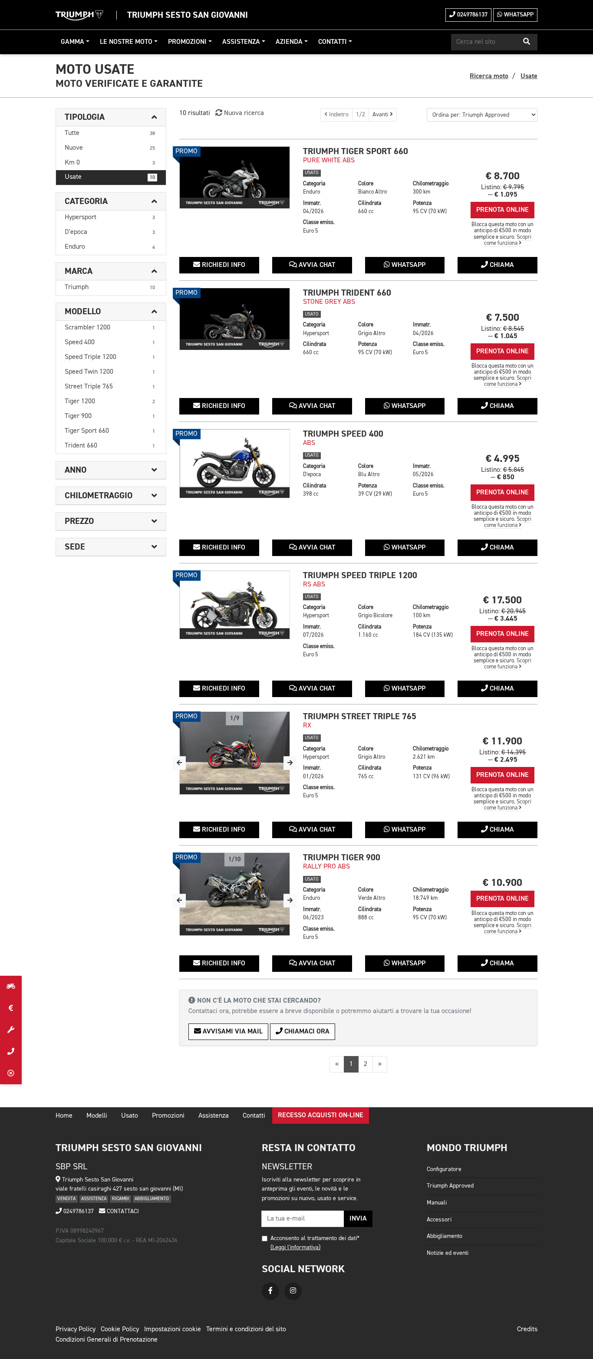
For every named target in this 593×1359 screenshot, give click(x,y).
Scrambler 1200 (110, 327)
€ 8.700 (503, 176)
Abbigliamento (444, 1236)
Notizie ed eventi (447, 1253)
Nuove (110, 148)
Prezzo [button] (79, 521)
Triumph (110, 287)
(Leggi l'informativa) (295, 1247)
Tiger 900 (110, 416)
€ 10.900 (502, 882)
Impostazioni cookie (172, 1329)
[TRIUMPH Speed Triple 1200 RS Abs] (234, 605)
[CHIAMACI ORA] (11, 1052)
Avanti (381, 115)
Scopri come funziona (508, 240)
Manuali (437, 1203)
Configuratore (444, 1169)
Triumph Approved (450, 1186)
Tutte (110, 133)
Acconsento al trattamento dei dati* (314, 1238)
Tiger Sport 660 (110, 431)
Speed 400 (110, 342)
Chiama (501, 265)
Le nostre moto (126, 42)
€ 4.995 (503, 458)
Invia (358, 1218)
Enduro (110, 247)
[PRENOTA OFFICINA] (11, 1030)
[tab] (111, 117)
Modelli (96, 1115)
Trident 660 (110, 445)
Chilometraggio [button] (98, 495)
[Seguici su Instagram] (293, 1291)
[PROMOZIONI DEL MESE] (11, 1008)
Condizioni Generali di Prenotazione (107, 1339)
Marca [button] (78, 271)
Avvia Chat (316, 265)
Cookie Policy (120, 1329)
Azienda (289, 42)
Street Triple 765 (110, 386)
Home (64, 1115)
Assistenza (241, 42)
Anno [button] (75, 470)
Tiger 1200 (110, 401)
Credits (527, 1329)
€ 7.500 (502, 317)
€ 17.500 (502, 600)
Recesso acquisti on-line (320, 1115)
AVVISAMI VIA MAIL (232, 1031)
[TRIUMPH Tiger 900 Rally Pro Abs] (234, 894)
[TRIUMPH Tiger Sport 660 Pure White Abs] (234, 177)
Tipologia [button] (85, 117)
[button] (526, 42)
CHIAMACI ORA (306, 1031)
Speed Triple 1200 (110, 357)
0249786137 (471, 15)
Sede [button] (75, 547)
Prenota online (502, 210)
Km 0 (110, 162)
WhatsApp (518, 15)
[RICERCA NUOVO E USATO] (11, 986)
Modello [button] (83, 311)
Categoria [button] (86, 201)
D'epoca (110, 232)
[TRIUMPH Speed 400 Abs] (234, 463)
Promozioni (187, 42)
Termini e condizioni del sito (246, 1329)
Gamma (72, 42)
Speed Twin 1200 (110, 372)
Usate (110, 177)
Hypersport (110, 217)
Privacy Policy (76, 1329)
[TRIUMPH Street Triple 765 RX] (234, 753)
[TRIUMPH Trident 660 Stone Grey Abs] (234, 319)
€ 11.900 (502, 741)
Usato (129, 1115)
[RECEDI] (11, 1073)
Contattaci (122, 1211)
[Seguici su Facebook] (270, 1291)
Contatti (332, 42)
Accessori (439, 1220)
